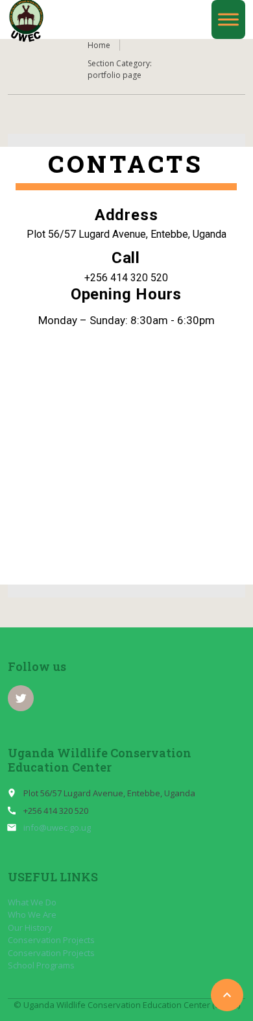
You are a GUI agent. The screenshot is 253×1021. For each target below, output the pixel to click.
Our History (30, 927)
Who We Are (32, 914)
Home (99, 45)
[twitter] (21, 698)
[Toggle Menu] (228, 19)
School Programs (41, 965)
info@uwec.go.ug (57, 827)
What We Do (32, 902)
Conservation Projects (51, 940)
